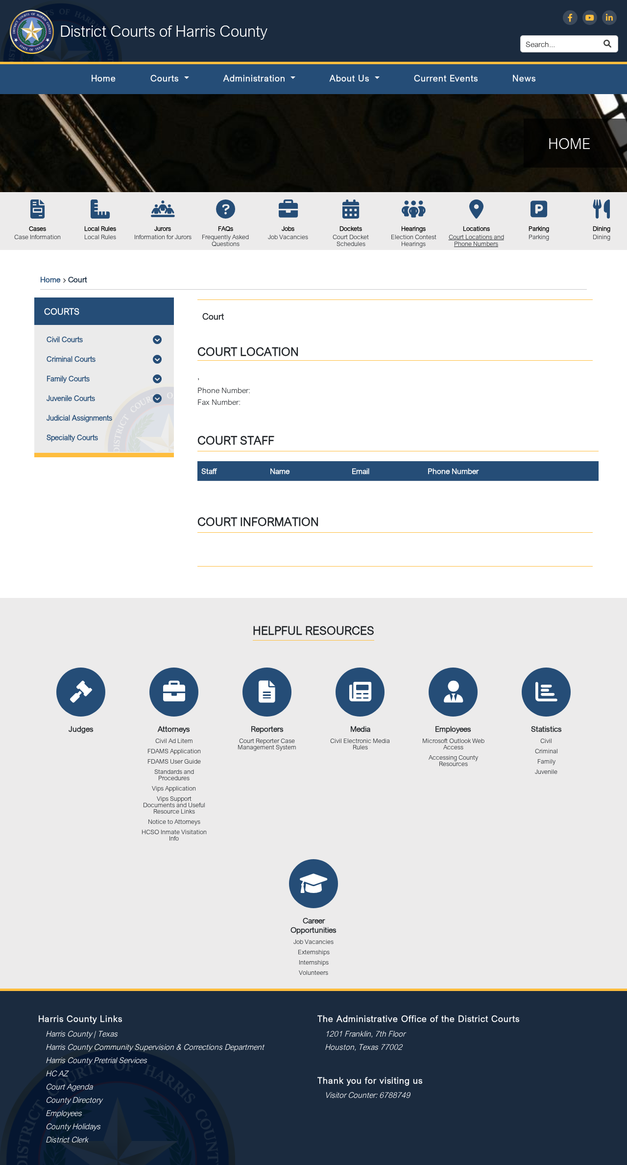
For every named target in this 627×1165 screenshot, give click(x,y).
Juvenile (546, 771)
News (524, 78)
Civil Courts (65, 339)
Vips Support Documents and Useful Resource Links (174, 805)
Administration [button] (256, 78)
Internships (314, 962)
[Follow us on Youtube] (589, 17)
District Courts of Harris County (163, 30)
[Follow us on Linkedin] (609, 17)
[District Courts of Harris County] (32, 31)
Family (546, 761)
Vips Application (174, 788)
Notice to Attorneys (174, 821)
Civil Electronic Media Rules (360, 744)
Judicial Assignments (79, 417)
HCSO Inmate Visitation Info (174, 835)
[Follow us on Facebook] (570, 17)
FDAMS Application (174, 751)
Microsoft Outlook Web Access (453, 744)
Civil (546, 741)
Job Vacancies (313, 942)
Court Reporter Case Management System (267, 744)
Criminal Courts (71, 359)
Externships (314, 952)
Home (103, 78)
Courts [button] (166, 78)
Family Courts (68, 378)
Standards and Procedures (174, 774)
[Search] (618, 43)
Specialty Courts (72, 437)
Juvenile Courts (71, 398)
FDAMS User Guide (174, 761)
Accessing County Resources (453, 760)
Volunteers (313, 972)
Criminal (546, 751)
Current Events (446, 78)
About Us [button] (351, 78)
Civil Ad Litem (174, 741)
